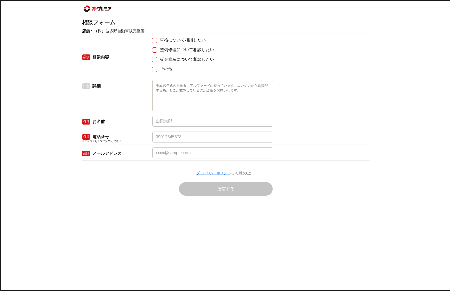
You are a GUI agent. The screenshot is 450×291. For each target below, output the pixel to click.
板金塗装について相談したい (187, 59)
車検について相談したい (183, 40)
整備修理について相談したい (187, 49)
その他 (166, 69)
